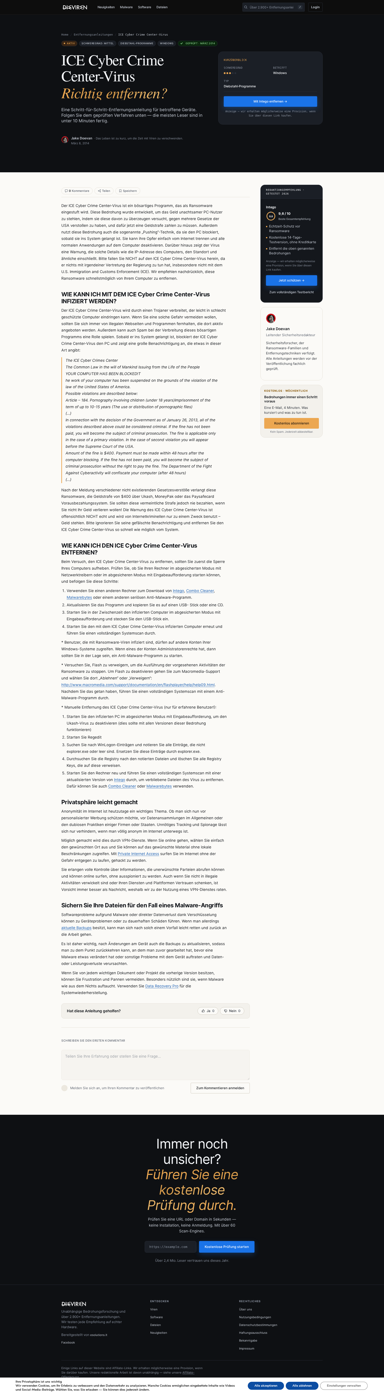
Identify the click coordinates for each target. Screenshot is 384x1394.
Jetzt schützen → (291, 280)
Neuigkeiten (106, 7)
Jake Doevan (81, 138)
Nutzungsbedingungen (255, 1317)
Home (64, 34)
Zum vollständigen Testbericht (291, 292)
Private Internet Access (138, 854)
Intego (178, 591)
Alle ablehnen (302, 1386)
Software (144, 7)
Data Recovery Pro (161, 986)
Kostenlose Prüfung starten (227, 1247)
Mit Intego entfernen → (270, 101)
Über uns (245, 1309)
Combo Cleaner (200, 591)
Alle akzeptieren (265, 1386)
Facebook (68, 1342)
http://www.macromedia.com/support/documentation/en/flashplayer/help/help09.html (138, 685)
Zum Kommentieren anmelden (220, 1088)
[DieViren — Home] (75, 7)
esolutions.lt (98, 1335)
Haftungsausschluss (253, 1332)
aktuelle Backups (76, 928)
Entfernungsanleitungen (93, 34)
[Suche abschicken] (246, 7)
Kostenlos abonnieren (291, 423)
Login (315, 7)
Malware (126, 7)
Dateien (162, 7)
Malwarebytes (79, 597)
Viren (154, 1309)
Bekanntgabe (248, 1340)
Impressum (246, 1348)
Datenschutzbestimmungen (258, 1325)
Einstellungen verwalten (344, 1386)
